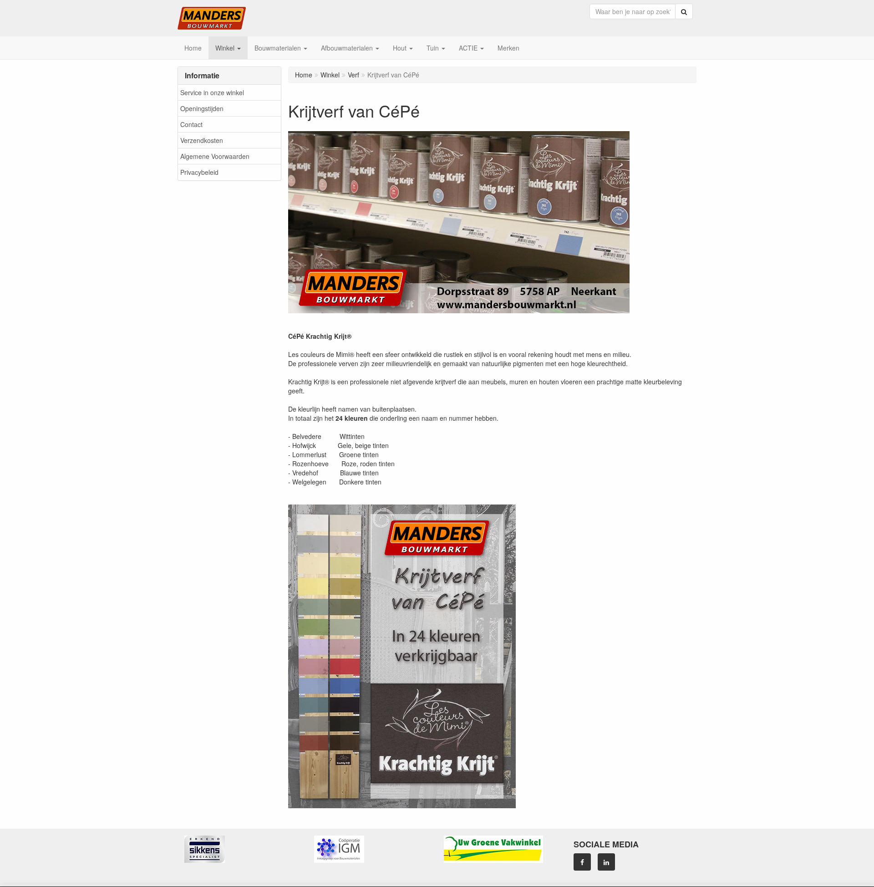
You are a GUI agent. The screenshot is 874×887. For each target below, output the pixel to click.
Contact (191, 124)
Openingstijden (202, 108)
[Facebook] (582, 862)
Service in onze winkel (212, 92)
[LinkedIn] (606, 862)
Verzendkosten (201, 140)
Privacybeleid (199, 172)
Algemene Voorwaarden (214, 156)
